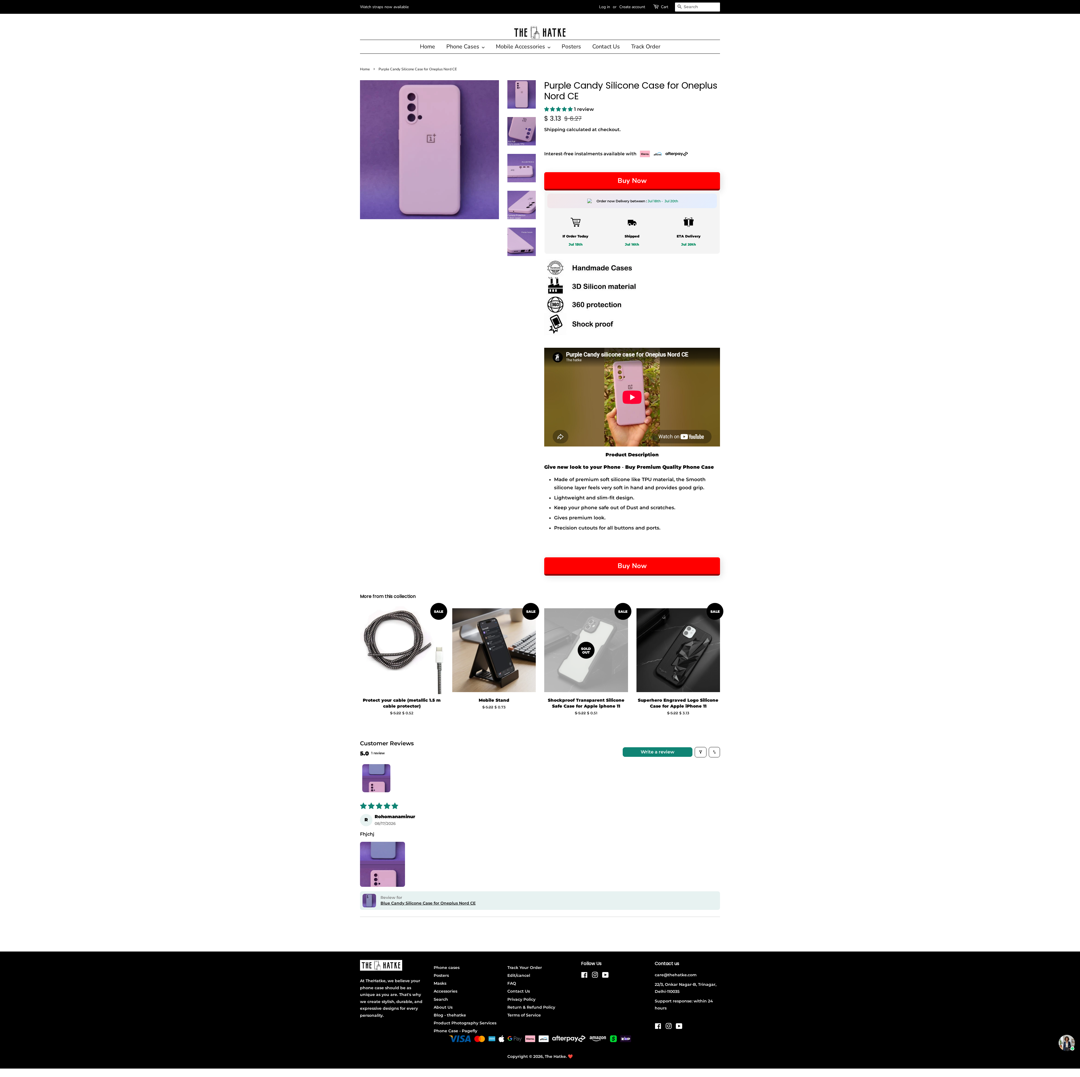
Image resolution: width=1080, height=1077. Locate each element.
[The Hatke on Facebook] (584, 976)
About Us (443, 1007)
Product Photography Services (465, 1023)
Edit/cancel (518, 975)
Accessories (445, 991)
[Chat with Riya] (1067, 1043)
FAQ (511, 983)
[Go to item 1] (376, 778)
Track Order (645, 46)
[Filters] (700, 752)
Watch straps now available (384, 7)
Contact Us (606, 46)
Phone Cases (463, 46)
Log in (604, 7)
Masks (440, 983)
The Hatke (555, 1056)
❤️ (570, 1056)
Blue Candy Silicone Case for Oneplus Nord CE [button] (428, 903)
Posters (571, 46)
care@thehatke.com (676, 974)
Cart (664, 7)
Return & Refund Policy (531, 1007)
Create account (632, 7)
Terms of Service (524, 1015)
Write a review (657, 752)
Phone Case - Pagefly (455, 1030)
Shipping (554, 129)
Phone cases (447, 967)
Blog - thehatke (450, 1015)
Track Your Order (524, 967)
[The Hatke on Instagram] (595, 976)
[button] (559, 109)
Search (441, 999)
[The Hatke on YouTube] (605, 976)
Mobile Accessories (521, 46)
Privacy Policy (521, 999)
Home (427, 46)
